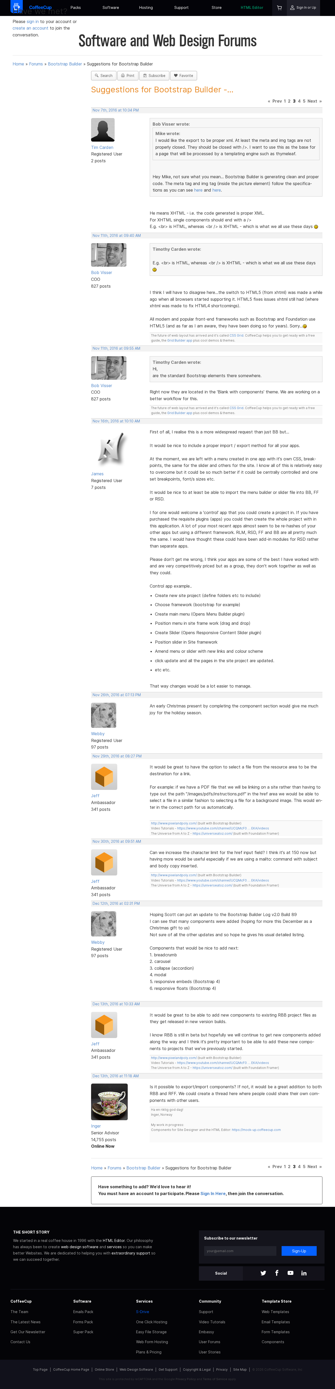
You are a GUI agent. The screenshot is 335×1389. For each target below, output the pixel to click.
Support (181, 7)
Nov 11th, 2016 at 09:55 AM (116, 348)
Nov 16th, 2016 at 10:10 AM (116, 421)
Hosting (146, 7)
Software (111, 7)
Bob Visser (101, 272)
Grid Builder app (179, 340)
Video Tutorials (212, 1322)
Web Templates (275, 1311)
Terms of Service (215, 1379)
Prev (277, 101)
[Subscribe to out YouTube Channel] (290, 1273)
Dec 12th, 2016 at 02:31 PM (116, 903)
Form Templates (276, 1332)
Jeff (95, 795)
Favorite (185, 76)
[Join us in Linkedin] (304, 1273)
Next (312, 101)
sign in (33, 21)
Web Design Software (136, 1369)
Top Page (40, 1369)
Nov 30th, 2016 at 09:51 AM (117, 841)
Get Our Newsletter (27, 1332)
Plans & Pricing (148, 1352)
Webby (98, 733)
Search (105, 76)
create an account (30, 28)
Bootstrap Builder (65, 63)
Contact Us (20, 1342)
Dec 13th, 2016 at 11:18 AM (116, 1076)
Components (273, 1342)
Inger (96, 1126)
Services (144, 1301)
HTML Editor (252, 7)
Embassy (206, 1332)
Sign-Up (299, 1251)
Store (217, 7)
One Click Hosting (151, 1322)
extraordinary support (130, 1253)
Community (210, 1301)
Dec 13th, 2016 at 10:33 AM (116, 1004)
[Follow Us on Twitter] (263, 1273)
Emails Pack (83, 1311)
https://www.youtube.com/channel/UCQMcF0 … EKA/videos (223, 828)
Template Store (277, 1301)
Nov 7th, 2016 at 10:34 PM (116, 110)
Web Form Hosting (152, 1342)
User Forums (209, 1342)
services (114, 1247)
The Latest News (25, 1322)
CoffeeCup (21, 1301)
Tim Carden (102, 147)
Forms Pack (83, 1322)
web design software (79, 1247)
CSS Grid (236, 335)
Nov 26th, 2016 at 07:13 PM (117, 695)
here (198, 190)
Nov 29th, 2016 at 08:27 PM (117, 756)
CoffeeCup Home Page (71, 1369)
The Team (19, 1311)
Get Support (168, 1369)
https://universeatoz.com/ (212, 833)
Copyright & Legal (197, 1369)
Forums (36, 63)
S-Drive (142, 1311)
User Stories (210, 1352)
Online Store (104, 1369)
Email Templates (276, 1322)
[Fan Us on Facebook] (277, 1273)
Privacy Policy (186, 1379)
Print (130, 76)
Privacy (222, 1369)
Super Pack (83, 1332)
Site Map (240, 1369)
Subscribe (156, 76)
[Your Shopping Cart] (279, 8)
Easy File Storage (151, 1332)
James (97, 473)
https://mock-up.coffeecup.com (256, 1130)
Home (18, 63)
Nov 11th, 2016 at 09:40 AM (117, 235)
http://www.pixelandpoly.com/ (174, 823)
